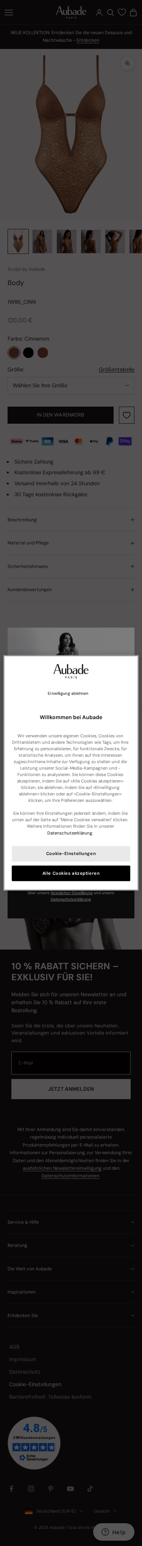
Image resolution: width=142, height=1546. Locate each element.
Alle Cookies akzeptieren (71, 873)
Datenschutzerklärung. (70, 833)
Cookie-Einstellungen (71, 853)
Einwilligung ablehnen (68, 693)
